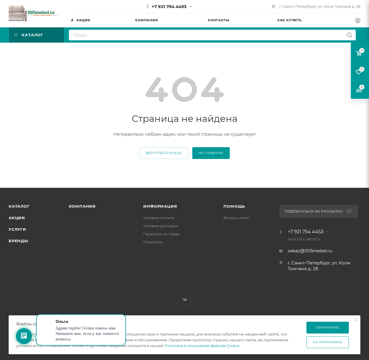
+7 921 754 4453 (169, 6)
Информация (160, 206)
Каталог (19, 206)
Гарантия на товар (161, 234)
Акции (17, 217)
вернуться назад (164, 153)
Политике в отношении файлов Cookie (201, 345)
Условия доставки (160, 225)
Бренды (18, 240)
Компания (82, 206)
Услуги (17, 229)
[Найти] (349, 35)
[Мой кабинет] (357, 21)
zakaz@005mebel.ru (310, 250)
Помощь (234, 206)
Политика (153, 242)
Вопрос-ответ (236, 217)
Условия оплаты (158, 217)
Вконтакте (184, 299)
